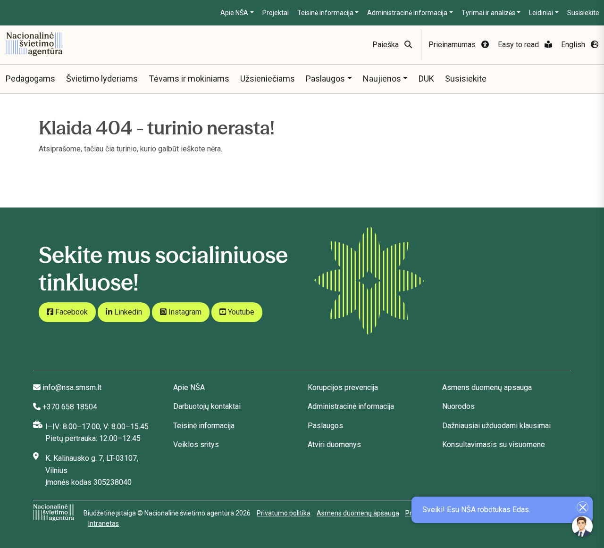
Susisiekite (583, 13)
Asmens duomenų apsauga (487, 387)
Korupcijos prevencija (343, 387)
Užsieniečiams (267, 78)
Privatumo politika (283, 513)
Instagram (184, 311)
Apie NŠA (234, 13)
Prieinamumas (453, 44)
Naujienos (382, 78)
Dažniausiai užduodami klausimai (496, 425)
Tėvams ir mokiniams (189, 78)
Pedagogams (30, 78)
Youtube (240, 311)
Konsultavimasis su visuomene (493, 444)
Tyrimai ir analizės (488, 13)
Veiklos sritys (196, 444)
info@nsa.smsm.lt (71, 387)
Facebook (70, 311)
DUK (426, 78)
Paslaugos (325, 78)
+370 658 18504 (69, 406)
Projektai (275, 13)
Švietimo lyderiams (102, 78)
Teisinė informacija (325, 13)
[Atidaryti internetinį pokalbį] (582, 526)
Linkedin (127, 311)
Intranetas (103, 523)
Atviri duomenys (334, 444)
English (574, 44)
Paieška (386, 44)
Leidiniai (541, 13)
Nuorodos (458, 406)
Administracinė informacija (407, 13)
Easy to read (519, 44)
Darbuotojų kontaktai (207, 406)
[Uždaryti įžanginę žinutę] (582, 507)
